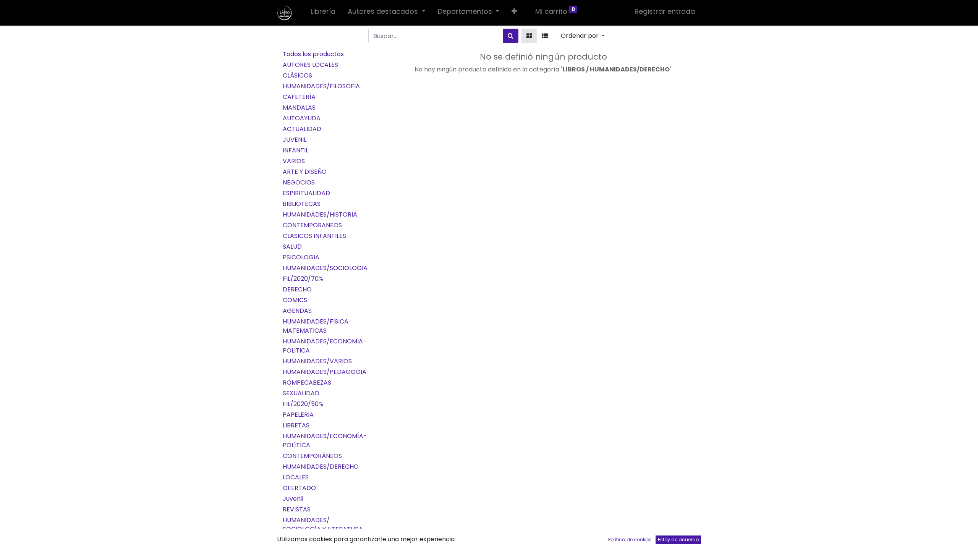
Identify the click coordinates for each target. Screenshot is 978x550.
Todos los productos (313, 54)
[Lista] (545, 36)
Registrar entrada (665, 11)
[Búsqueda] (510, 36)
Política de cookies (630, 539)
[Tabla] (529, 36)
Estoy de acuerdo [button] (678, 539)
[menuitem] (323, 13)
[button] (514, 13)
